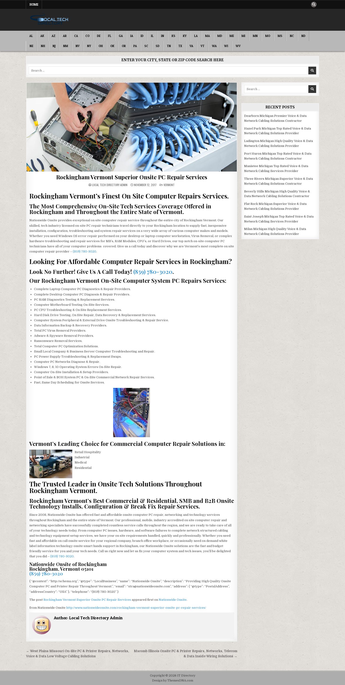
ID (142, 36)
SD (157, 46)
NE (31, 46)
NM (65, 46)
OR (124, 46)
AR (65, 36)
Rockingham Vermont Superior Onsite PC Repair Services (131, 177)
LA (196, 36)
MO (267, 36)
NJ (54, 46)
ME (232, 36)
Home (34, 4)
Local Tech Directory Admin (109, 185)
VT (202, 46)
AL (31, 36)
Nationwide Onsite (173, 599)
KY (185, 36)
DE (98, 36)
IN (162, 36)
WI (226, 46)
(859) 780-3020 (84, 251)
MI (243, 36)
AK (42, 36)
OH (101, 46)
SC (146, 46)
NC (292, 36)
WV (238, 46)
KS (173, 36)
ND (303, 36)
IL (152, 36)
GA (121, 36)
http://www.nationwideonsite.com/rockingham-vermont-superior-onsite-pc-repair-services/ (136, 607)
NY (89, 46)
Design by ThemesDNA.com (172, 680)
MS (280, 36)
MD (219, 36)
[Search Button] (314, 4)
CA (76, 36)
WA (214, 46)
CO (87, 36)
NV (78, 46)
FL (109, 36)
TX (180, 46)
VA (191, 46)
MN (255, 36)
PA (135, 46)
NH (43, 46)
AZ (53, 36)
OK (112, 46)
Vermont (169, 185)
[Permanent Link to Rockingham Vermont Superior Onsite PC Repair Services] (132, 127)
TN (169, 46)
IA (131, 36)
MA (207, 36)
